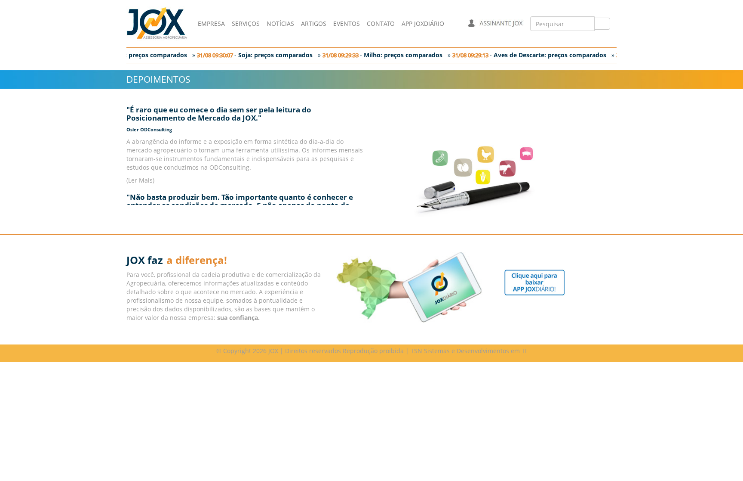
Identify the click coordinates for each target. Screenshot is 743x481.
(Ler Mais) (140, 180)
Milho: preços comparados (400, 55)
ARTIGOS (313, 23)
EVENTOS (346, 23)
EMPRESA (211, 23)
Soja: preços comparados (272, 55)
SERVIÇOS (246, 23)
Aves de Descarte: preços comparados (547, 55)
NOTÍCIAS (280, 23)
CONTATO (381, 23)
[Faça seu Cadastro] (534, 282)
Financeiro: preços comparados (137, 55)
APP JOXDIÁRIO (423, 23)
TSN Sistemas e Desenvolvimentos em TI (469, 351)
